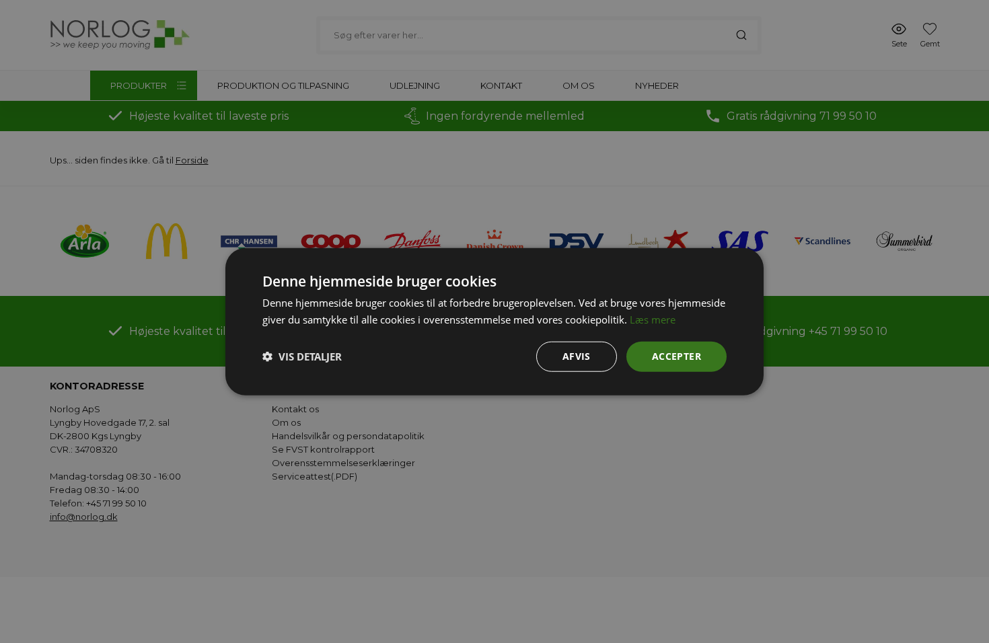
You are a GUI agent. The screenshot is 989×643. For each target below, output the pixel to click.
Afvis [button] (576, 356)
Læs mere (652, 319)
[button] (302, 356)
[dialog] (494, 321)
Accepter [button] (676, 356)
